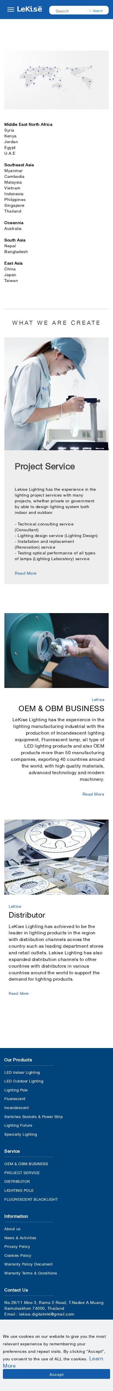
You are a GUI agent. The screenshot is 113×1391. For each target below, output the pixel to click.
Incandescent (16, 1107)
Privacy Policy (17, 1246)
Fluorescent (14, 1098)
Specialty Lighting (20, 1133)
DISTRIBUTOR (17, 1181)
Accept (56, 1374)
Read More (26, 573)
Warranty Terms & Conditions (30, 1272)
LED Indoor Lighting (22, 1071)
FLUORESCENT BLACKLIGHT (31, 1198)
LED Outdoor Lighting (23, 1080)
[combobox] (75, 10)
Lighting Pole (16, 1089)
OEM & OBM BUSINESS (26, 1163)
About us (12, 1228)
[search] (96, 10)
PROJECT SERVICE (22, 1172)
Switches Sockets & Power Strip (33, 1116)
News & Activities (20, 1237)
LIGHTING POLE (19, 1189)
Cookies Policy (17, 1255)
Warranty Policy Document (28, 1263)
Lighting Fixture (18, 1124)
